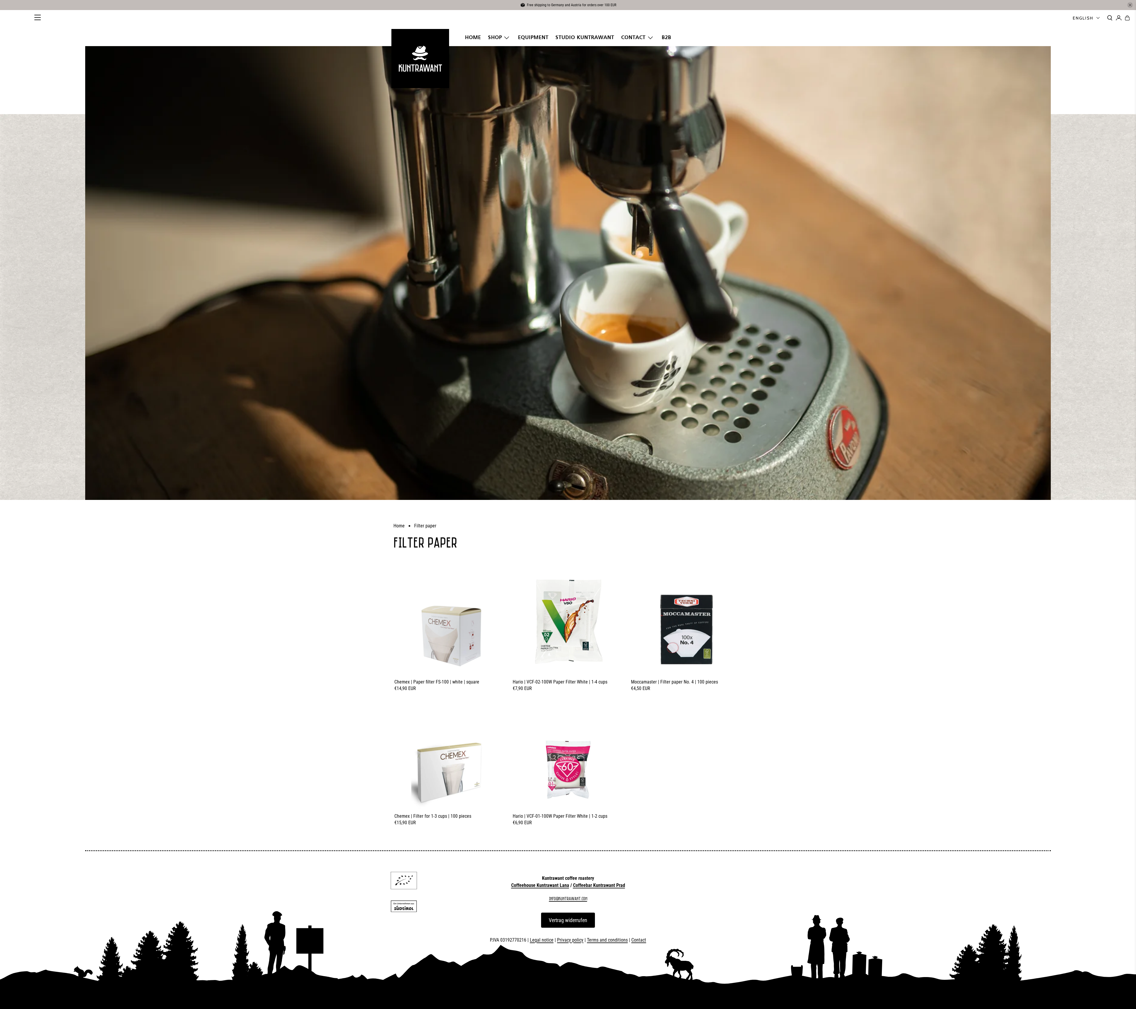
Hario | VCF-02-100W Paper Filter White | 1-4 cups (560, 682)
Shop (495, 37)
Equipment (533, 37)
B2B (666, 37)
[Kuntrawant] (420, 58)
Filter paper (425, 526)
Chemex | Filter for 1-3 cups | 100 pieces (432, 816)
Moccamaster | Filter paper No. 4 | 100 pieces (674, 682)
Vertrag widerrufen (568, 920)
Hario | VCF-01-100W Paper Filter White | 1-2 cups (560, 816)
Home (473, 37)
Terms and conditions (607, 940)
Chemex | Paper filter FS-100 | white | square (436, 682)
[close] (1130, 5)
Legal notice (542, 940)
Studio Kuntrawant (585, 37)
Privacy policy (570, 940)
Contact (633, 37)
